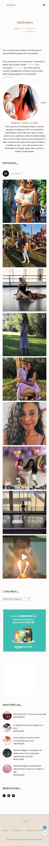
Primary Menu (44, 5)
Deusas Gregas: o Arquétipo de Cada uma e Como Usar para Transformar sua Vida (27, 753)
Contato (16, 830)
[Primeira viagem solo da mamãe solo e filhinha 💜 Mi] (24, 201)
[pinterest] (13, 796)
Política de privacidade (36, 830)
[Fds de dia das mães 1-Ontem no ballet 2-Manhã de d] (24, 290)
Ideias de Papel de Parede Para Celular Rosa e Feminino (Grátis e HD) (28, 769)
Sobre (5, 830)
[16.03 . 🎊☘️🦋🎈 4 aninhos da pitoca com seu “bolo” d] (24, 557)
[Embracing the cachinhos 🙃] (24, 423)
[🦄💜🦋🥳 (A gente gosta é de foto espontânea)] (24, 468)
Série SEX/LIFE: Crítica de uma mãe (29, 714)
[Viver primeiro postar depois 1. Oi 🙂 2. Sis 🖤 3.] (24, 245)
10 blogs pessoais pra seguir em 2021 (28, 726)
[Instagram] (24, 821)
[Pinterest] (28, 821)
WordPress (18, 68)
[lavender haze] (24, 334)
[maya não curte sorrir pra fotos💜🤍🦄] (24, 379)
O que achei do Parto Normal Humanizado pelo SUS (26, 739)
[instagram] (8, 796)
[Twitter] (21, 821)
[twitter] (4, 796)
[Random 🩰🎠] (24, 512)
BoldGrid (31, 64)
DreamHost (8, 77)
